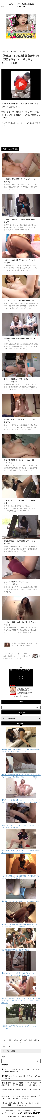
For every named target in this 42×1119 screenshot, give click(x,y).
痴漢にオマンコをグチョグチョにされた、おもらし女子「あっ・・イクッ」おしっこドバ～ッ (21, 1097)
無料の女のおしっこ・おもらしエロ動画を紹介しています (21, 1110)
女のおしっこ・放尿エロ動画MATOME (21, 5)
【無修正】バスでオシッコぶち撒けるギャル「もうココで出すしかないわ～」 (21, 1077)
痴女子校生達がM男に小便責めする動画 (15, 950)
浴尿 (30, 1040)
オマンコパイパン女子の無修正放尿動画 (19, 301)
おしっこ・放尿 (7, 1040)
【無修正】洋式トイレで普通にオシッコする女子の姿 (20, 901)
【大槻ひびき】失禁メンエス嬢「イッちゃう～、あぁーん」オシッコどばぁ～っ (21, 1070)
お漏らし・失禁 (18, 1040)
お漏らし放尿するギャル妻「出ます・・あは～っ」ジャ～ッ (21, 1090)
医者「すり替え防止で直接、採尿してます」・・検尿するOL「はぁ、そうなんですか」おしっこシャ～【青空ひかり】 (21, 1000)
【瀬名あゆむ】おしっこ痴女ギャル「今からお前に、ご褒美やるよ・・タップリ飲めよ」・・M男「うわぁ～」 (21, 1084)
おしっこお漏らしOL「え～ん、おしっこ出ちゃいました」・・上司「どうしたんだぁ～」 (20, 1104)
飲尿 (25, 1040)
